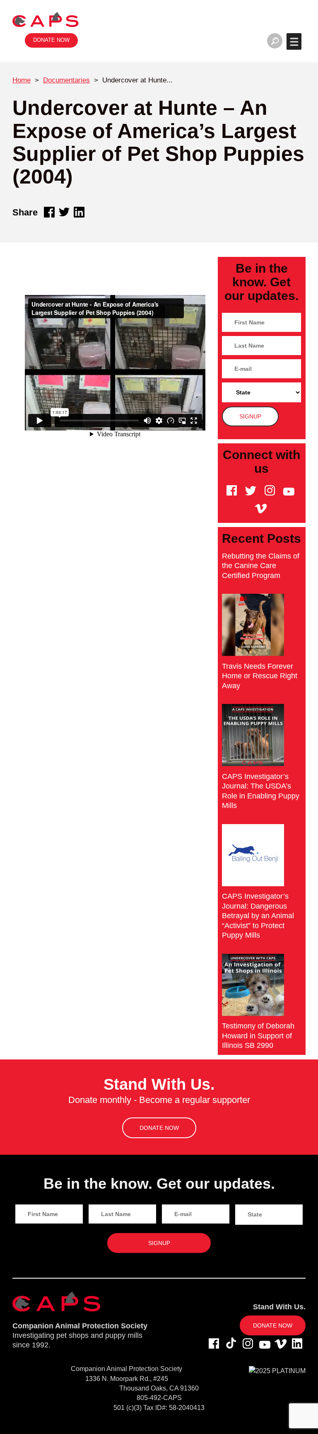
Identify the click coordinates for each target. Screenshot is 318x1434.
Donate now (51, 40)
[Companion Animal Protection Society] (45, 19)
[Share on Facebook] (49, 212)
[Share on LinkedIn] (79, 212)
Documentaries (66, 80)
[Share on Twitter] (64, 212)
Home (21, 80)
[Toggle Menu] (294, 41)
